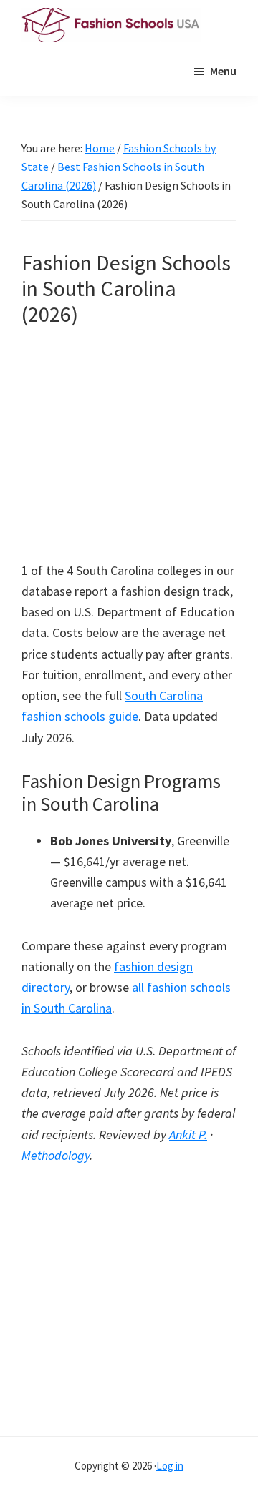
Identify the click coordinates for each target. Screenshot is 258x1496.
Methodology (56, 1155)
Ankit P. (188, 1134)
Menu (223, 71)
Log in (169, 1465)
